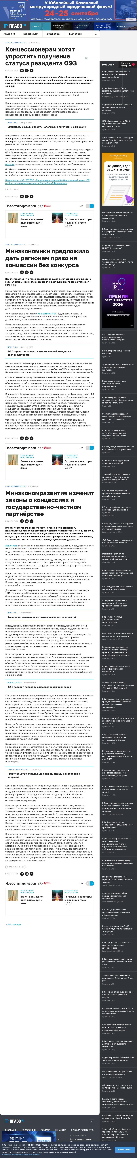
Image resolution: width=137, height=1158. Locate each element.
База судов (75, 34)
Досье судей (53, 34)
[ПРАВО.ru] (15, 26)
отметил (9, 164)
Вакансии (60, 1130)
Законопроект (16, 867)
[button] (22, 70)
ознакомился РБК (46, 313)
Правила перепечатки (82, 1130)
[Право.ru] (14, 1121)
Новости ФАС (14, 683)
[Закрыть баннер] (54, 1133)
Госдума (13, 189)
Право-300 (9, 34)
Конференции (30, 34)
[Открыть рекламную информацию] (132, 204)
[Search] (96, 33)
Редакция (10, 1130)
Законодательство (17, 769)
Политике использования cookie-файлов (21, 1154)
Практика (12, 123)
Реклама (45, 1130)
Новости (108, 64)
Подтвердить (125, 1150)
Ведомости (11, 545)
